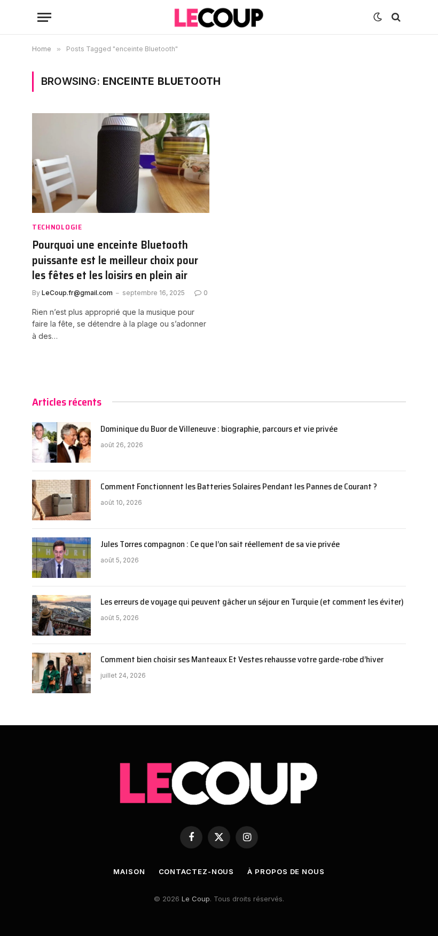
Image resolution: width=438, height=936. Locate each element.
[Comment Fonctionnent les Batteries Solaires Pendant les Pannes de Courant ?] (61, 500)
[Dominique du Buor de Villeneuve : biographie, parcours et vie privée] (61, 442)
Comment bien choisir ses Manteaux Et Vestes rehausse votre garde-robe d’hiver (242, 660)
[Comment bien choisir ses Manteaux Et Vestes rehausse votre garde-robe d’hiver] (61, 673)
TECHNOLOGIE (57, 227)
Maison (129, 871)
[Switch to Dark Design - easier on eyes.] (378, 17)
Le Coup (196, 898)
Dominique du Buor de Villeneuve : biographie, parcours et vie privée (219, 429)
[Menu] (44, 17)
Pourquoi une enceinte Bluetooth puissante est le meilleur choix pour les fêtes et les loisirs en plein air (115, 260)
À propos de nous (286, 871)
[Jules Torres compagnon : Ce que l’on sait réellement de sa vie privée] (61, 557)
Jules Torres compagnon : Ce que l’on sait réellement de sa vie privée (220, 544)
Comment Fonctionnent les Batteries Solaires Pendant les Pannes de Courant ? (238, 487)
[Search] (395, 17)
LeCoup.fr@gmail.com (77, 293)
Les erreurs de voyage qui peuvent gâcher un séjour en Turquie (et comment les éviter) (252, 602)
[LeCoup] (219, 17)
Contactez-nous (196, 871)
